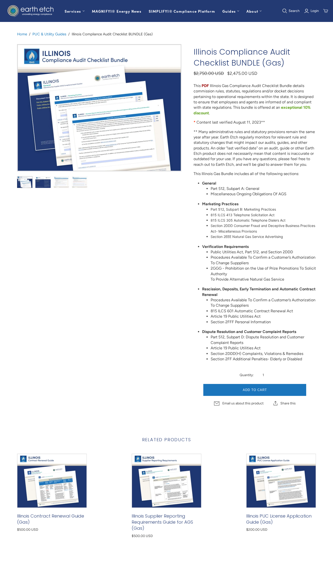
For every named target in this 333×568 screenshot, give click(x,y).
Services (73, 11)
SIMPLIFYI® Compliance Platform (182, 11)
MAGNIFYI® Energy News (116, 11)
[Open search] (284, 11)
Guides (229, 11)
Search (294, 11)
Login (315, 11)
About (252, 11)
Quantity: (247, 375)
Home (22, 34)
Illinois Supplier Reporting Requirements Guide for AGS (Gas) (162, 522)
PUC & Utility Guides (49, 34)
